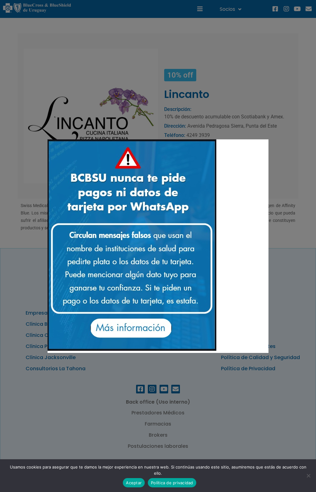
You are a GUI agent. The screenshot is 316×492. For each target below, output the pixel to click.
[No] (308, 476)
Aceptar (134, 482)
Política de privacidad (172, 482)
